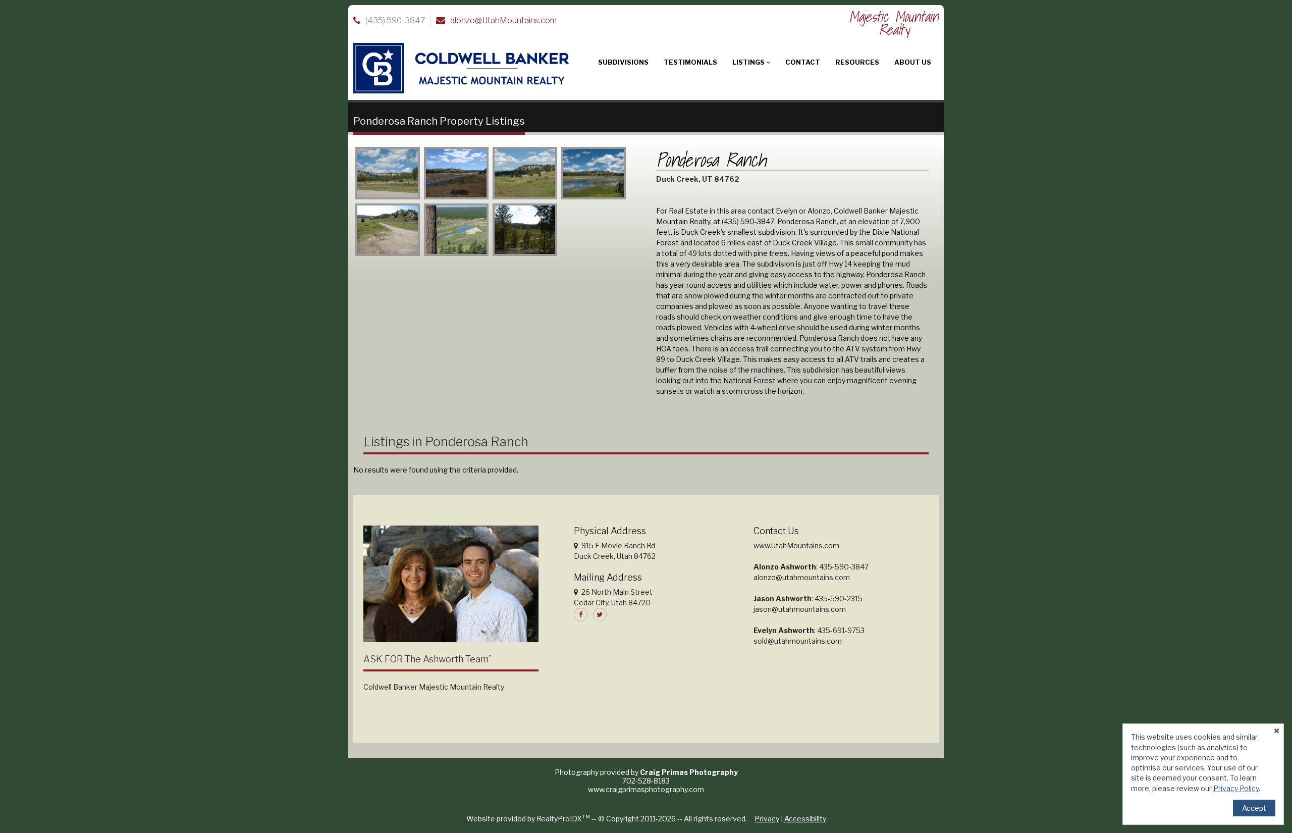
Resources (857, 62)
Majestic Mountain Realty (894, 23)
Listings (749, 62)
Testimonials (690, 62)
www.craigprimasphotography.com (646, 789)
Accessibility (805, 818)
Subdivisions (623, 62)
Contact (802, 62)
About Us (912, 62)
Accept (1254, 808)
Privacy (767, 818)
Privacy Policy (1236, 788)
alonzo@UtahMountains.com (503, 20)
